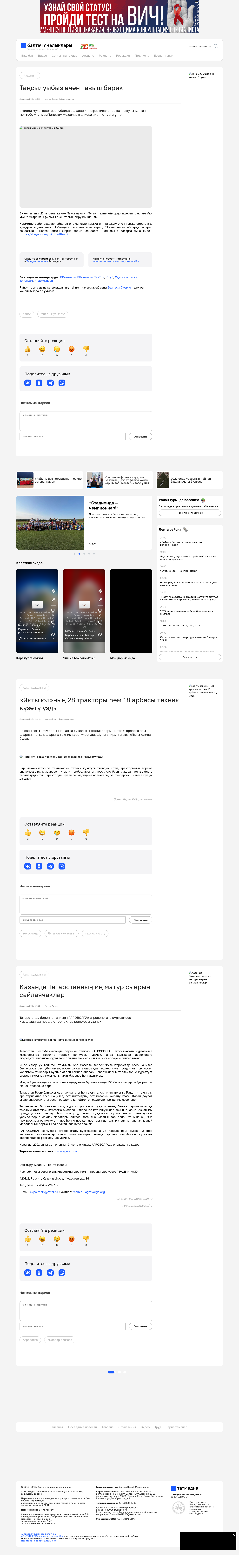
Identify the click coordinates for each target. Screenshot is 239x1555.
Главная (57, 1427)
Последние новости (82, 1427)
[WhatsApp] (62, 383)
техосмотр (30, 933)
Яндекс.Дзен (43, 280)
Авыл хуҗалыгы (34, 687)
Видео (42, 55)
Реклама (105, 55)
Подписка (142, 55)
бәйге (27, 314)
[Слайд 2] (79, 554)
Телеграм (26, 280)
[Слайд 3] (84, 554)
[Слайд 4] (89, 554)
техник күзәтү (95, 933)
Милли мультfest (53, 314)
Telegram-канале (38, 261)
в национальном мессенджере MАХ (116, 261)
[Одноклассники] (39, 383)
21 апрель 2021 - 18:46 (30, 719)
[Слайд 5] (94, 554)
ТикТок (99, 277)
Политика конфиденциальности (39, 1540)
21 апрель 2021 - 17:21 (30, 1006)
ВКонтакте (68, 277)
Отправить (140, 436)
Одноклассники (126, 277)
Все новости (190, 657)
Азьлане (88, 55)
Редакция (123, 55)
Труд (158, 1427)
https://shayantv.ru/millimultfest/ (44, 234)
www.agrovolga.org (68, 1151)
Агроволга (30, 1340)
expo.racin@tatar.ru (44, 1192)
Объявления (127, 1427)
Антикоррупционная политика (38, 1533)
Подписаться (206, 1545)
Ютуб (109, 277)
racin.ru (78, 1192)
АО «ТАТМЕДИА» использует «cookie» (42, 1536)
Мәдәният (30, 75)
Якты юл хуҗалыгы (61, 933)
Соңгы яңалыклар (64, 55)
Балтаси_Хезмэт (119, 287)
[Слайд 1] (74, 554)
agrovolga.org (95, 1192)
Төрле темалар (176, 1427)
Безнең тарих (163, 55)
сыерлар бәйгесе (59, 1340)
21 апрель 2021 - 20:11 (30, 99)
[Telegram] (50, 383)
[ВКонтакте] (27, 383)
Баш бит (27, 55)
